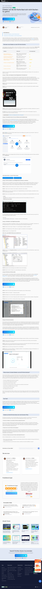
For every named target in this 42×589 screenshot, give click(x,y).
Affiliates (3, 573)
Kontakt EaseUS (4, 570)
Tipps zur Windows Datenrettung (12, 567)
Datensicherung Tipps (10, 574)
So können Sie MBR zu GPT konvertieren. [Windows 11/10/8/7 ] (34, 531)
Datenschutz (19, 570)
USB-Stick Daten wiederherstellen (27, 574)
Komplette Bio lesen (9, 472)
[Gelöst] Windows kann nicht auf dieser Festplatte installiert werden (16, 542)
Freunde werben (4, 580)
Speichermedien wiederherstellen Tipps (12, 571)
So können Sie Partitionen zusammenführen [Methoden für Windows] (7, 542)
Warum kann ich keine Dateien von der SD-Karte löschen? (13, 35)
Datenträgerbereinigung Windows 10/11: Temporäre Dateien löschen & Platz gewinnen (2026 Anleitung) (11, 512)
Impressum (3, 567)
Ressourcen (10, 565)
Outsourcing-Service (4, 576)
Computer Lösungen (27, 567)
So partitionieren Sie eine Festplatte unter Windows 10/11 (15, 531)
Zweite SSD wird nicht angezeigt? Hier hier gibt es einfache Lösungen (30, 512)
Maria (20, 27)
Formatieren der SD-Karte (7, 68)
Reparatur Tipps (10, 573)
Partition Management (8, 5)
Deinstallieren (19, 567)
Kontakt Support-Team (4, 579)
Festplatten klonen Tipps (11, 577)
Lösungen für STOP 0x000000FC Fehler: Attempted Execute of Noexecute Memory (10, 505)
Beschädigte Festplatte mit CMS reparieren (8, 218)
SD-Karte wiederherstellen (28, 570)
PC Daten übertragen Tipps (11, 579)
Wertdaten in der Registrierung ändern (9, 62)
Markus (6, 27)
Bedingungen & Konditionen (20, 574)
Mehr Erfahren (29, 495)
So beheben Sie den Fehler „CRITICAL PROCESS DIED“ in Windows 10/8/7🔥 (29, 505)
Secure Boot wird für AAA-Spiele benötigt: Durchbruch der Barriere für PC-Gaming (6, 531)
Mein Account (19, 576)
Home (3, 5)
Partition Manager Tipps (11, 576)
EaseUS (33, 38)
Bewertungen (14, 490)
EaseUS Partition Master (14, 120)
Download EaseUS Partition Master (11, 493)
